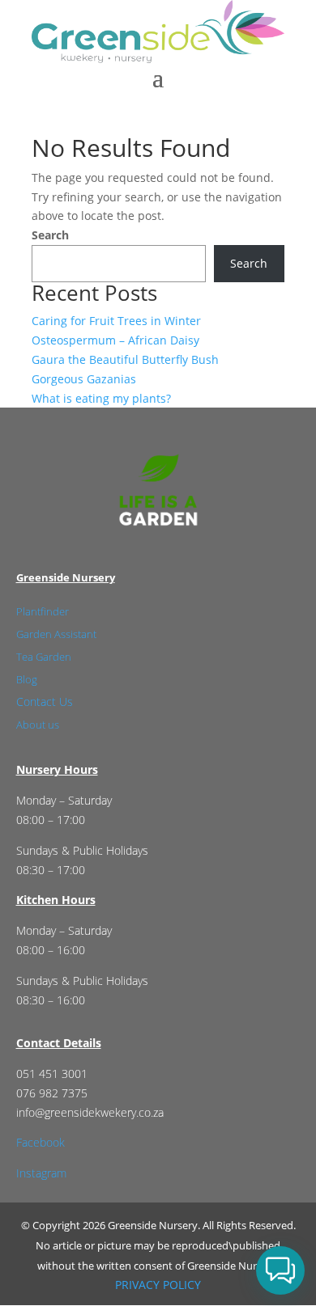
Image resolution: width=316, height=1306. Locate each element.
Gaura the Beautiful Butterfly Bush (125, 359)
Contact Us (44, 701)
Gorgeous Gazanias (84, 379)
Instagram (41, 1173)
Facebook (40, 1142)
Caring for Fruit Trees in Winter (116, 320)
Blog (26, 679)
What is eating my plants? (101, 398)
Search (50, 235)
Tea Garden (43, 656)
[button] (280, 1270)
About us (37, 724)
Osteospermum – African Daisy (115, 340)
